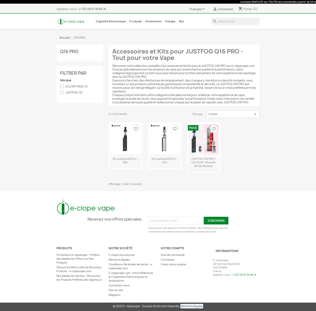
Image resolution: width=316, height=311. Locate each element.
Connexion (168, 259)
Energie (170, 21)
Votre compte (172, 248)
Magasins (115, 295)
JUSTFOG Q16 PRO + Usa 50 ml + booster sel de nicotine (203, 162)
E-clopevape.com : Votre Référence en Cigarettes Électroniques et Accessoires (131, 276)
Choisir (233, 114)
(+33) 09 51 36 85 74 (92, 9)
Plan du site (116, 290)
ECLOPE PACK (76, 86)
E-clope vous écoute (122, 255)
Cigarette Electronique (111, 21)
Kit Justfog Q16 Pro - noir (125, 160)
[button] (191, 306)
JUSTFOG (74, 92)
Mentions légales (119, 259)
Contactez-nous (119, 285)
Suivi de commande (173, 255)
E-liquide (135, 21)
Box (181, 21)
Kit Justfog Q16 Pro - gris (164, 160)
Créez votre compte (173, 264)
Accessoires (153, 21)
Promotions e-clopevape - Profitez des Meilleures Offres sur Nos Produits (78, 258)
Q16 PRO (69, 51)
